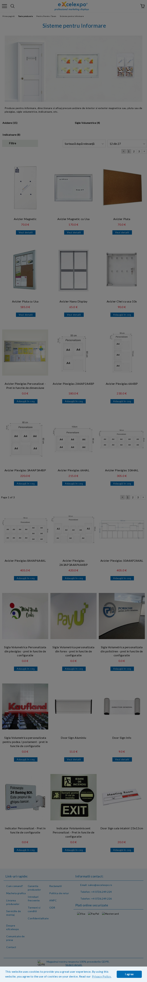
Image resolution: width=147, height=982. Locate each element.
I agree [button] (129, 974)
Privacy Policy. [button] (101, 976)
